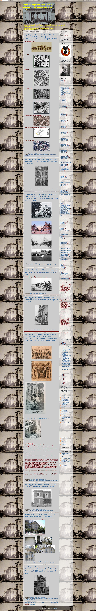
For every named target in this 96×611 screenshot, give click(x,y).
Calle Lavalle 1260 (63, 150)
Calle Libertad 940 (63, 151)
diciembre (64, 343)
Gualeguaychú (63, 190)
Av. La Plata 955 (63, 107)
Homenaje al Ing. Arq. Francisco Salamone (65, 397)
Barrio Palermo (31, 154)
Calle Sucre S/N (34, 510)
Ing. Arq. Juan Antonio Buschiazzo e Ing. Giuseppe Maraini (65, 200)
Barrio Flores (62, 121)
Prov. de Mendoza (63, 243)
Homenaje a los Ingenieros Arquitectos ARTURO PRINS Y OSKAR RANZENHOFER (66, 403)
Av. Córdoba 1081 (31, 598)
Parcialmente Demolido (64, 233)
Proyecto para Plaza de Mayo (65, 252)
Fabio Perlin (64, 441)
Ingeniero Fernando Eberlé (65, 213)
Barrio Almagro (63, 114)
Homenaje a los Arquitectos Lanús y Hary (66, 463)
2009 (62, 383)
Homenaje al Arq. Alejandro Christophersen (66, 461)
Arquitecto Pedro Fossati (64, 87)
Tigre (61, 272)
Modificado (62, 228)
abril (63, 344)
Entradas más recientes (30, 602)
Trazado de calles (63, 274)
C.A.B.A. (35, 154)
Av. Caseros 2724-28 (63, 101)
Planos (61, 236)
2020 (62, 342)
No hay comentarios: (41, 153)
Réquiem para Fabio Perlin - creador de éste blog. (65, 259)
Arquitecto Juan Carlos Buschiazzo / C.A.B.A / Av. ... (66, 367)
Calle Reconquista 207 (64, 156)
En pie (38, 480)
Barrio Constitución (63, 120)
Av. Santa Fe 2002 (63, 110)
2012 (62, 379)
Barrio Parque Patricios (64, 125)
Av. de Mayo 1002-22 (63, 105)
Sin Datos (51, 510)
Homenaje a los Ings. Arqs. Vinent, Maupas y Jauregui (66, 406)
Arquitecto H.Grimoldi (64, 84)
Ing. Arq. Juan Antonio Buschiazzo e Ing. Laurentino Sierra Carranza (65, 205)
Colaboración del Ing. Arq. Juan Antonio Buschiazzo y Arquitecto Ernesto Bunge (65, 169)
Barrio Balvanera (63, 115)
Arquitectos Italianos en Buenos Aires (66, 395)
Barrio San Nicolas (63, 132)
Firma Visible (52, 562)
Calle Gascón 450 (63, 144)
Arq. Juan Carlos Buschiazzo (33, 562)
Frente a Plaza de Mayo (64, 186)
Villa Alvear (62, 277)
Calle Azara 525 (63, 138)
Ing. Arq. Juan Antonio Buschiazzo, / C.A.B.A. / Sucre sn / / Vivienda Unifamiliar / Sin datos (41, 486)
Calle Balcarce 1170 (63, 140)
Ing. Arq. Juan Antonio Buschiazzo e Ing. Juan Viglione (64, 203)
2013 (62, 378)
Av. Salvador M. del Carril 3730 (65, 108)
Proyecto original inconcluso (65, 248)
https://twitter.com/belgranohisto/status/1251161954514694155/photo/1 (37, 418)
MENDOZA (62, 227)
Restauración (62, 260)
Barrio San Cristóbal (63, 131)
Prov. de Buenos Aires (64, 241)
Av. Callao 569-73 (63, 100)
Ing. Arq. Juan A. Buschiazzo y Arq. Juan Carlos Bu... (66, 349)
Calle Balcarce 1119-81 (64, 139)
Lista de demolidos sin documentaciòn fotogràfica (65, 219)
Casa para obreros (63, 164)
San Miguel (62, 265)
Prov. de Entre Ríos (63, 242)
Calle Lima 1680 (63, 152)
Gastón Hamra (64, 444)
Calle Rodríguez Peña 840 (64, 157)
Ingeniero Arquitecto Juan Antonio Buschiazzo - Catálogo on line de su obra (37, 7)
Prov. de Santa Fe (63, 244)
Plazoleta (62, 238)
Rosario (61, 264)
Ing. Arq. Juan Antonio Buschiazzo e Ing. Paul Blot (65, 208)
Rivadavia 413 (62, 263)
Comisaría (62, 170)
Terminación (62, 271)
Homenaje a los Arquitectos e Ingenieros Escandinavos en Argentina (66, 466)
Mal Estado (62, 222)
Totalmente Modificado (64, 273)
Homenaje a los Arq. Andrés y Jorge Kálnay (65, 400)
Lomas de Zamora (63, 221)
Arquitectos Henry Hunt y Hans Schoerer (35, 264)
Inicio (43, 602)
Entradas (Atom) (32, 604)
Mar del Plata (62, 223)
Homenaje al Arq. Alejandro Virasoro (65, 408)
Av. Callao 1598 (45, 264)
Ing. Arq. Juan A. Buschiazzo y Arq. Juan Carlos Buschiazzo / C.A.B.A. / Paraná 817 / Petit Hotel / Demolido (41, 162)
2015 (62, 375)
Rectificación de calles (64, 254)
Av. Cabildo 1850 (63, 96)
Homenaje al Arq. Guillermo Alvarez (65, 411)
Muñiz (61, 229)
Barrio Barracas (63, 116)
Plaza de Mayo (62, 237)
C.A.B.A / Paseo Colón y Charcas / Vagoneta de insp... (66, 355)
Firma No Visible (43, 480)
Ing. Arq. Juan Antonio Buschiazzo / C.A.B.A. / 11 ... (66, 361)
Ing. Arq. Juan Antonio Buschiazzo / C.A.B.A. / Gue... (66, 347)
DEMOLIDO (46, 154)
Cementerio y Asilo (63, 165)
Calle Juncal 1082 (63, 149)
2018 (62, 374)
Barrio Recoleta (50, 264)
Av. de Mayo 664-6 (63, 106)
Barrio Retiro (62, 128)
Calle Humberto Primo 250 (64, 146)
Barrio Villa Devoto (63, 134)
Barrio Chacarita (63, 119)
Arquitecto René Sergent (64, 88)
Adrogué (61, 80)
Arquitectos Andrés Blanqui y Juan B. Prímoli (65, 92)
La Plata (61, 216)
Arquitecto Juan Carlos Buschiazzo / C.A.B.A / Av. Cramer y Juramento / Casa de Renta (40, 516)
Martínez (61, 224)
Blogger (55, 608)
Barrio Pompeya (63, 126)
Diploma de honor (63, 177)
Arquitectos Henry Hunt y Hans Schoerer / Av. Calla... (66, 352)
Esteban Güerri (64, 440)
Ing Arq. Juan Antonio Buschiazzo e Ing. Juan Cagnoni (64, 192)
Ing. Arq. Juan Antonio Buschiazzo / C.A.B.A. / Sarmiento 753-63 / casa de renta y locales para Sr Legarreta (41, 300)
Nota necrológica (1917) (64, 230)
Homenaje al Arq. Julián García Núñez (66, 413)
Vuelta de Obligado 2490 (64, 278)
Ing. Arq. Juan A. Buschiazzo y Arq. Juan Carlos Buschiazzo (65, 194)
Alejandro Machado (65, 438)
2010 (62, 382)
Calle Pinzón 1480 (63, 155)
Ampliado (62, 81)
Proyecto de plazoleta (64, 247)
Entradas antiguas (54, 602)
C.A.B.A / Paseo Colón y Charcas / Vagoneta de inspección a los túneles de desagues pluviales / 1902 (41, 272)
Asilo (61, 95)
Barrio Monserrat (63, 122)
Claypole (62, 166)
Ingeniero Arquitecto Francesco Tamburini (64, 212)
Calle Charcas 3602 (40, 154)
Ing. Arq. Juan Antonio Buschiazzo (35, 265)
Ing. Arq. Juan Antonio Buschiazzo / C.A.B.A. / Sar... (66, 358)
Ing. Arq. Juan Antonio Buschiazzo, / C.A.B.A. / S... (66, 364)
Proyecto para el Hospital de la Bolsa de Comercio (65, 251)
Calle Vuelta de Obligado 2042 (65, 162)
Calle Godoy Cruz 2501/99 (64, 145)
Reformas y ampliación (64, 255)
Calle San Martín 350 (63, 158)
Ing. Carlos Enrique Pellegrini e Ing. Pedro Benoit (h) (65, 210)
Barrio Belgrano (31, 480)
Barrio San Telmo (63, 133)
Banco (61, 113)
